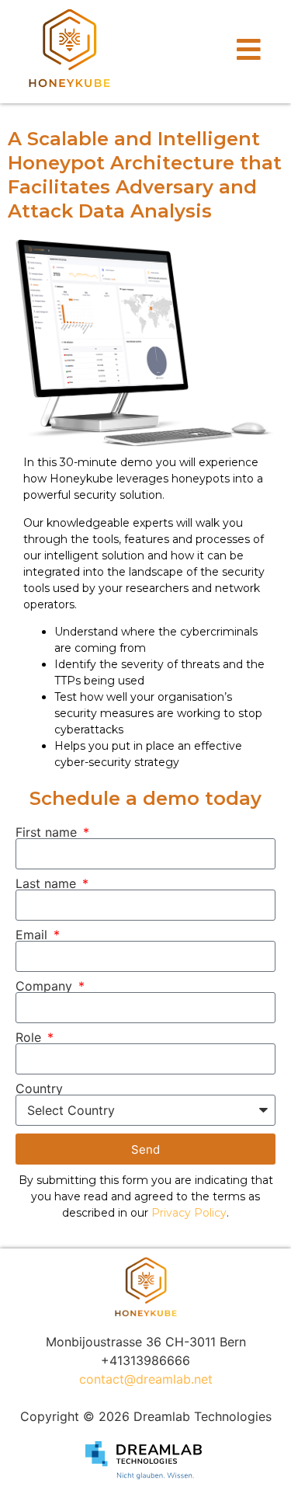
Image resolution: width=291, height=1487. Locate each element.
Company (46, 986)
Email (33, 934)
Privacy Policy (189, 1213)
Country (39, 1088)
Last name (48, 883)
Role (30, 1037)
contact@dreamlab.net (146, 1379)
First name (48, 832)
